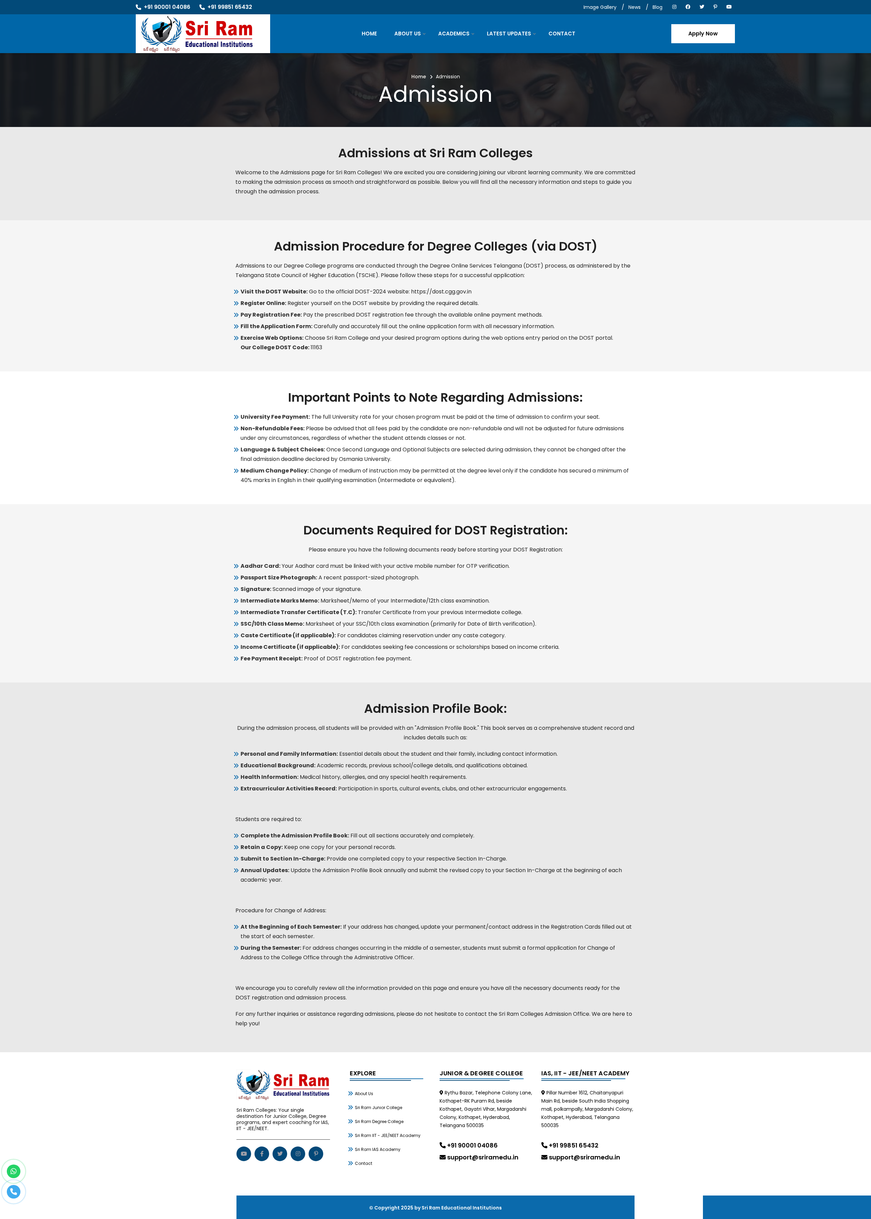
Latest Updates (509, 33)
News (634, 7)
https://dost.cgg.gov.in (441, 291)
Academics (454, 33)
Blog (657, 7)
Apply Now (703, 33)
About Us (407, 33)
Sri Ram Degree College (379, 1121)
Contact (561, 33)
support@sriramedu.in (482, 1157)
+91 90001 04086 (472, 1145)
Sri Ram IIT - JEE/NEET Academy (388, 1135)
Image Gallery (600, 7)
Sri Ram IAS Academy (377, 1149)
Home (369, 33)
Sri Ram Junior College (378, 1107)
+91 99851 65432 (572, 1145)
